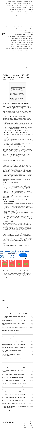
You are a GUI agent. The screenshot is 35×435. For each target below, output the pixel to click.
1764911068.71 (25, 7)
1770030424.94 (19, 13)
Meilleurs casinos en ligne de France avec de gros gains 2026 (14, 313)
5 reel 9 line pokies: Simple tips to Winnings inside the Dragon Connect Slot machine (18, 88)
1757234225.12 (31, 1)
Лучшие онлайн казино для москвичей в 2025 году (12, 386)
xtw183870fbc (25, 38)
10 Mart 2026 (31, 347)
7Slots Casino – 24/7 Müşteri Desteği (14, 17)
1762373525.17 (8, 5)
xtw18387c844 (8, 79)
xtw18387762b (24, 46)
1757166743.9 (25, 1)
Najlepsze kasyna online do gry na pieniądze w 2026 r (12, 341)
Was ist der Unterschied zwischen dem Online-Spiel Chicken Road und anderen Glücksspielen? (15, 407)
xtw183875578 (25, 42)
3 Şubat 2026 (32, 371)
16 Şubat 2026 (31, 358)
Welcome (16, 38)
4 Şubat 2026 (31, 367)
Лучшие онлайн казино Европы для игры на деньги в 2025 (14, 383)
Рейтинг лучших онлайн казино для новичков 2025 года (13, 333)
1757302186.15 (8, 3)
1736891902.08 (19, 1)
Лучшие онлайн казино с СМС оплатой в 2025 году (12, 400)
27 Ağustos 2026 (30, 403)
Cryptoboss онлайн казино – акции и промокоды (24, 22)
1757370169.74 (19, 3)
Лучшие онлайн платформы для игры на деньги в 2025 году (14, 367)
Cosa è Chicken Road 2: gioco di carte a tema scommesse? (14, 403)
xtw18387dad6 (25, 50)
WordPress (31, 432)
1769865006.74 (12, 11)
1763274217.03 (31, 5)
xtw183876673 (24, 44)
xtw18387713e (13, 46)
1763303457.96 (13, 7)
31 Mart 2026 (31, 313)
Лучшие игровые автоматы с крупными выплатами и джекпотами (12, 371)
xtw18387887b (30, 46)
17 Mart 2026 (31, 338)
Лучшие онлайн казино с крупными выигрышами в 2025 (13, 394)
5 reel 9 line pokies (16, 118)
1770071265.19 (31, 13)
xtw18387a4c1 (19, 48)
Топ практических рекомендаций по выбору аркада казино (23, 67)
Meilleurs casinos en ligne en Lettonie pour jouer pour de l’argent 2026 (13, 317)
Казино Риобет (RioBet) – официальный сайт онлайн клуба (23, 58)
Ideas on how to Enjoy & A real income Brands (17, 99)
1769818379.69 (19, 9)
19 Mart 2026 (31, 327)
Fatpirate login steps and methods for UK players (24, 28)
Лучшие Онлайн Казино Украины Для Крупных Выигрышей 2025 (11, 351)
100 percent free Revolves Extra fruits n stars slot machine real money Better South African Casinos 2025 (9, 288)
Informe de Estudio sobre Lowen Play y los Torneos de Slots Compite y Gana (14, 310)
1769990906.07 (30, 11)
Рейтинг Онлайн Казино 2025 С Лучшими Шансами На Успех (14, 360)
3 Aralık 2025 (31, 380)
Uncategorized (13, 79)
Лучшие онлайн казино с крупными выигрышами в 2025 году (14, 327)
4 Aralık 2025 (31, 377)
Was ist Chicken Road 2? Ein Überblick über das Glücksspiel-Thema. (11, 414)
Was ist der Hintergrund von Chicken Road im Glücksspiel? (14, 410)
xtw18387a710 (31, 48)
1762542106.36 (19, 5)
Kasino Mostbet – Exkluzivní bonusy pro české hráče (24, 34)
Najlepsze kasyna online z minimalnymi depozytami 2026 (13, 344)
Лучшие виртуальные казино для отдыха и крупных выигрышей (11, 355)
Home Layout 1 (26, 32)
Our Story (12, 38)
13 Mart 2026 (31, 341)
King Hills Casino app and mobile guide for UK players (17, 36)
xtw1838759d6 (13, 44)
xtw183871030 (30, 38)
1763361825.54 (19, 7)
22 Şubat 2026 (32, 351)
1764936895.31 (30, 7)
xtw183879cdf (8, 48)
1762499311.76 (13, 5)
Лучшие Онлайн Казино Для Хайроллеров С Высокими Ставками (11, 364)
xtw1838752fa (13, 42)
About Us (31, 18)
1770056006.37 (25, 13)
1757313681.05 (14, 3)
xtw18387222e (13, 40)
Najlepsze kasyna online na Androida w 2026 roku (12, 330)
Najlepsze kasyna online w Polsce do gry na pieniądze (13, 338)
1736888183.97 (13, 1)
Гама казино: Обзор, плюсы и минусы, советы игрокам (23, 54)
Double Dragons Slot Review (17, 93)
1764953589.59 (13, 9)
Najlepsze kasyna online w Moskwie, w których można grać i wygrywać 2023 (14, 324)
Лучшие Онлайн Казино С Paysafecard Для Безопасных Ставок (15, 374)
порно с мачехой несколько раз (17, 63)
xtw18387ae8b (13, 50)
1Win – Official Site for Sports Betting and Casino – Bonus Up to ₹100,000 (20, 15)
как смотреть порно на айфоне (27, 59)
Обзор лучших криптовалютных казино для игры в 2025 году (14, 347)
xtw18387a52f (25, 48)
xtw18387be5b (19, 50)
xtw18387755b (19, 46)
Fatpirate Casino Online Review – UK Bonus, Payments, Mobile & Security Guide (19, 24)
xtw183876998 (30, 44)
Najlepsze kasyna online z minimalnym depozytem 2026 (13, 320)
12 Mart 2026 (31, 344)
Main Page (29, 36)
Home (29, 30)
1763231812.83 (25, 5)
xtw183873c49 (25, 40)
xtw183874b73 (30, 40)
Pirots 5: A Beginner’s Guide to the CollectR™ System (13, 307)
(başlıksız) (9, 1)
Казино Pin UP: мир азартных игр (27, 56)
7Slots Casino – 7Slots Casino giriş (27, 17)
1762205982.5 (25, 3)
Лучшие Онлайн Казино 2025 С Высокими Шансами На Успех (14, 397)
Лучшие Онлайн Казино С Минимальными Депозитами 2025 (14, 380)
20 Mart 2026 (32, 324)
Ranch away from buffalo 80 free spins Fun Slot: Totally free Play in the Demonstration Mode (25, 288)
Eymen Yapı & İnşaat (3, 34)
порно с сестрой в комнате (28, 63)
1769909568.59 (18, 11)
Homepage (31, 32)
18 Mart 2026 (31, 330)
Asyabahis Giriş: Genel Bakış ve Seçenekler (26, 20)
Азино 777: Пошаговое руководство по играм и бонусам (23, 52)
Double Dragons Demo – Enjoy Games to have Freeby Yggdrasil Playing (17, 96)
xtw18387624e (19, 44)
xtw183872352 (19, 40)
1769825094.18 (30, 9)
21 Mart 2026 (31, 320)
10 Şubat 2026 (32, 364)
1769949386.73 (24, 11)
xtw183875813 (30, 42)
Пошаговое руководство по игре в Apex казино (25, 65)
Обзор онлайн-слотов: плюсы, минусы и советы (24, 61)
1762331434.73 (30, 3)
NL (32, 36)
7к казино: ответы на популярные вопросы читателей (19, 18)
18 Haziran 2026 (31, 310)
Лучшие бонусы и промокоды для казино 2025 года (12, 391)
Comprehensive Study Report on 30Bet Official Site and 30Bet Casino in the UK (14, 304)
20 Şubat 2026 (32, 355)
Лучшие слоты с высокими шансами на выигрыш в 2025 (13, 358)
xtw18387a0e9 (13, 48)
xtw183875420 (19, 42)
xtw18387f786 (30, 50)
